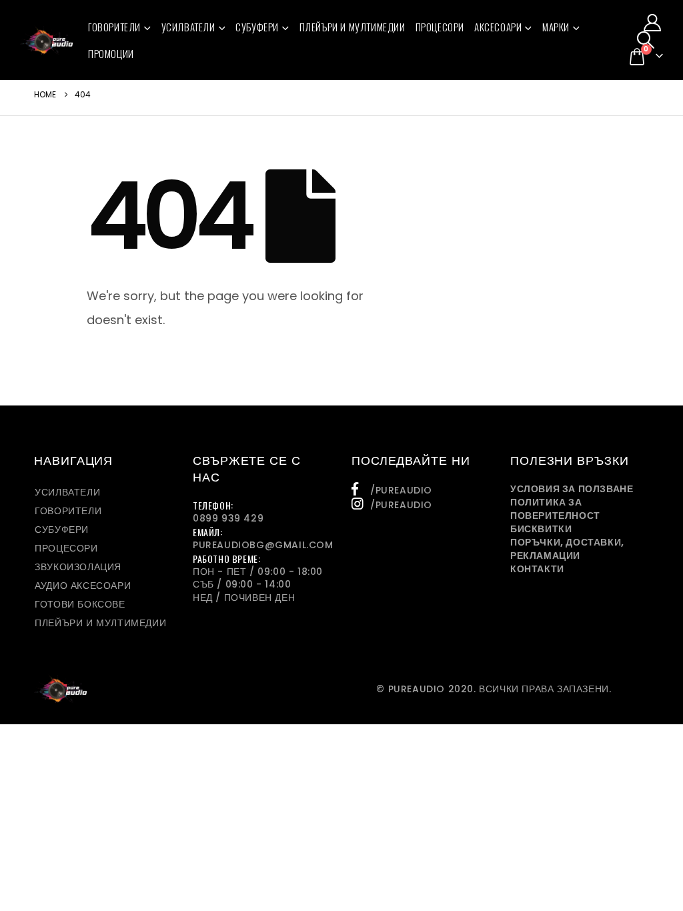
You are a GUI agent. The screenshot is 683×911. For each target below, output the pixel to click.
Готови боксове (80, 604)
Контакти (537, 569)
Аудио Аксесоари (83, 585)
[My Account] (652, 22)
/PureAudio (401, 490)
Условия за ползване (571, 489)
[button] (646, 40)
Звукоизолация (78, 567)
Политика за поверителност (555, 509)
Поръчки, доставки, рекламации (567, 549)
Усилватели (188, 26)
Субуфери (257, 26)
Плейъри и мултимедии (352, 26)
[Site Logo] (46, 39)
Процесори (440, 26)
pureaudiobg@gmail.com (263, 545)
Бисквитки (541, 529)
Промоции (111, 53)
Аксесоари (498, 26)
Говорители (114, 26)
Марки (556, 26)
